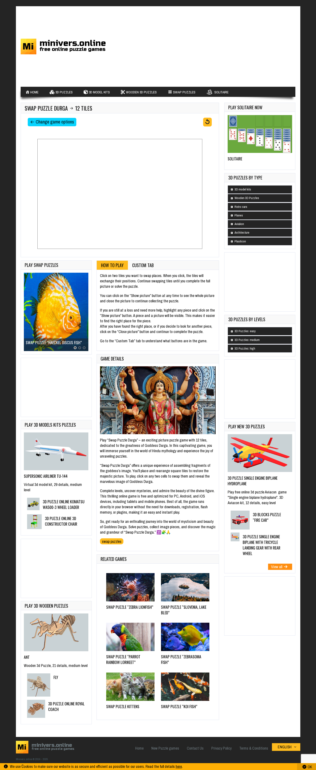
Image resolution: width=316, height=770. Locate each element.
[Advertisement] (207, 46)
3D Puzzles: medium (247, 340)
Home (139, 748)
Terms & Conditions (253, 748)
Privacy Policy (221, 748)
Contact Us (195, 748)
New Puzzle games (165, 748)
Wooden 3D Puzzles (247, 198)
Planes (239, 215)
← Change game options (52, 122)
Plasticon (240, 241)
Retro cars (241, 207)
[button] (75, 347)
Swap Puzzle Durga (46, 108)
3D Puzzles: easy (245, 331)
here (179, 766)
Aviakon (239, 224)
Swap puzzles (111, 541)
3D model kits (243, 189)
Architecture (242, 232)
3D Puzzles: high (245, 348)
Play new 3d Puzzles (246, 426)
